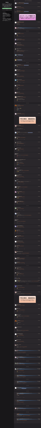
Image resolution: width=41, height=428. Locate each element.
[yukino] (15, 309)
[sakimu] (15, 22)
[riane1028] (15, 11)
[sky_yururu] (15, 105)
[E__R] (15, 226)
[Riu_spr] (15, 286)
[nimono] (15, 97)
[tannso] (15, 175)
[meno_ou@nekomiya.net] (15, 350)
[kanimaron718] (15, 49)
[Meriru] (15, 263)
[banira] (15, 197)
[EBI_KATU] (15, 33)
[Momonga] (15, 7)
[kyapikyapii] (15, 55)
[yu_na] (15, 60)
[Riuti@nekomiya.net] (15, 357)
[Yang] (15, 93)
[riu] (15, 180)
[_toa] (15, 39)
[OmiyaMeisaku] (15, 126)
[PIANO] (15, 132)
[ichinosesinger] (15, 148)
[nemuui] (15, 70)
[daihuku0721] (15, 327)
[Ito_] (15, 74)
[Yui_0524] (15, 246)
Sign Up (7, 8)
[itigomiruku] (15, 192)
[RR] (15, 230)
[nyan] (15, 208)
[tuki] (15, 154)
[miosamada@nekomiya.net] (15, 425)
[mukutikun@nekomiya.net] (15, 394)
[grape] (15, 85)
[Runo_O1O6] (15, 187)
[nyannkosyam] (15, 241)
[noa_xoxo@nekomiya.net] (15, 408)
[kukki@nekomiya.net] (15, 414)
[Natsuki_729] (15, 281)
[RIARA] (15, 278)
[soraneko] (15, 137)
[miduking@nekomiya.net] (15, 363)
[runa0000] (15, 168)
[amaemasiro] (15, 160)
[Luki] (15, 258)
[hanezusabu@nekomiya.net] (15, 388)
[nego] (15, 65)
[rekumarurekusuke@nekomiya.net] (15, 369)
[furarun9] (15, 305)
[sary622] (15, 252)
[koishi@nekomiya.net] (15, 28)
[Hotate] (15, 345)
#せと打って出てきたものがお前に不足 (20, 3)
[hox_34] (15, 202)
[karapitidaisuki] (15, 3)
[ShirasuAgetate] (15, 80)
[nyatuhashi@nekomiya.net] (15, 375)
